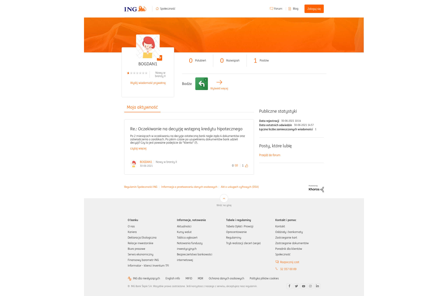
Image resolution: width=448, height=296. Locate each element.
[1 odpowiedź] (201, 83)
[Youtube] (303, 286)
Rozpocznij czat (289, 262)
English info (173, 278)
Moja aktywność (142, 107)
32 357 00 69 (288, 269)
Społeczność (167, 8)
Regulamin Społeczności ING (140, 186)
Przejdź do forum (269, 155)
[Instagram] (310, 286)
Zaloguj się (314, 9)
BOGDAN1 (146, 162)
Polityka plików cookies (264, 278)
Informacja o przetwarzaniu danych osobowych (189, 186)
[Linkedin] (317, 286)
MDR (200, 278)
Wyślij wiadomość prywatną (148, 83)
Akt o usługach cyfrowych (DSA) (240, 186)
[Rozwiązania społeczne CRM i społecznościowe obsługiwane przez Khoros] (316, 188)
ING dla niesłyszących (146, 278)
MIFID (189, 278)
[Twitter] (296, 286)
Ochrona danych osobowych (226, 278)
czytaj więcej (138, 148)
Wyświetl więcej (219, 88)
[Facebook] (289, 286)
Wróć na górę (224, 205)
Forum (278, 8)
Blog (295, 8)
